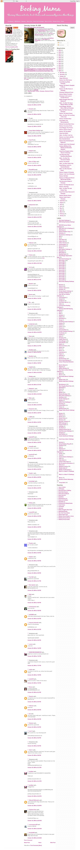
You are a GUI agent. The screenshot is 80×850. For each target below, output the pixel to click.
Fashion (61, 324)
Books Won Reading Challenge (66, 281)
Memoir (61, 374)
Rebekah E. (32, 388)
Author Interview (63, 242)
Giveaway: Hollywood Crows (66, 92)
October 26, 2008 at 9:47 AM (34, 238)
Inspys (60, 353)
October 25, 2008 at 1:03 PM (34, 104)
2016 (60, 55)
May (61, 208)
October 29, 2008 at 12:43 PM (34, 404)
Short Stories (62, 434)
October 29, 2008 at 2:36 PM (34, 488)
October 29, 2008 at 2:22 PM (34, 469)
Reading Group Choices (64, 517)
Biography (61, 250)
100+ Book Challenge (64, 220)
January (62, 215)
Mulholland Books (63, 511)
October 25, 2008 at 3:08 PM (34, 146)
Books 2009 (61, 263)
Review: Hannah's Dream (65, 195)
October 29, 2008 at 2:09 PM (34, 458)
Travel (60, 455)
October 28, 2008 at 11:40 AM (34, 394)
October (62, 76)
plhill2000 (31, 614)
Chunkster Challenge (64, 292)
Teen (60, 447)
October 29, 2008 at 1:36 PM (34, 433)
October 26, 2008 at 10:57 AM (34, 263)
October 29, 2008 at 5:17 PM (34, 581)
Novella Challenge (63, 398)
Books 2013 (61, 270)
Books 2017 (61, 276)
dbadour (31, 556)
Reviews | (23, 21)
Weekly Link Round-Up (64, 469)
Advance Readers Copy (64, 231)
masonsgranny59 (33, 824)
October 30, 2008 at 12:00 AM (34, 820)
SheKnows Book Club (64, 429)
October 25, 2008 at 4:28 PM (34, 165)
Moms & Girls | (48, 21)
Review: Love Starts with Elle (66, 137)
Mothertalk (61, 387)
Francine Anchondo (34, 622)
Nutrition (61, 400)
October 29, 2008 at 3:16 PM (34, 539)
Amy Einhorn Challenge (64, 234)
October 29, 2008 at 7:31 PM (34, 656)
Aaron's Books (62, 487)
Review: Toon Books (64, 161)
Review (60, 416)
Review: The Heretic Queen (65, 113)
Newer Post (27, 842)
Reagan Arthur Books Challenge (66, 410)
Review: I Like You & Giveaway (66, 174)
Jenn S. (31, 749)
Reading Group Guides (64, 519)
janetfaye (31, 771)
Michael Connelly (39, 34)
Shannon (31, 723)
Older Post (52, 842)
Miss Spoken (32, 585)
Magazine (61, 366)
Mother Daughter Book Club (65, 509)
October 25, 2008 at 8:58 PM (34, 188)
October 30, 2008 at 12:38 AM (34, 838)
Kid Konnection (62, 358)
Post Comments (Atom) (36, 845)
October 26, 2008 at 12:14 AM (34, 226)
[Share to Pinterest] (31, 93)
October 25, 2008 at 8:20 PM (34, 175)
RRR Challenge (62, 423)
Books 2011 (61, 267)
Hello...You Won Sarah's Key (66, 163)
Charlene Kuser (32, 809)
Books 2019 (61, 279)
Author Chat (62, 241)
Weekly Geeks (62, 468)
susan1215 (31, 512)
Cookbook (61, 300)
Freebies (61, 334)
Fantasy (61, 323)
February (62, 213)
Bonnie (30, 294)
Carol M (31, 140)
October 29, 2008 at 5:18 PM (34, 590)
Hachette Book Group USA (43, 29)
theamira (31, 696)
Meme (60, 373)
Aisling (30, 502)
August (62, 202)
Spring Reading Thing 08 (65, 444)
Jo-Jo (30, 267)
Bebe (30, 594)
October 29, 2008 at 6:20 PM (34, 640)
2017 (60, 54)
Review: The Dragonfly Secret (66, 184)
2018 (60, 52)
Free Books (61, 333)
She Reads (61, 427)
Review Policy (62, 418)
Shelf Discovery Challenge (65, 431)
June (61, 206)
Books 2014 (61, 271)
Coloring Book (62, 297)
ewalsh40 (31, 679)
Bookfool (31, 349)
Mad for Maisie (62, 365)
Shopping (61, 432)
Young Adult (62, 482)
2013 (60, 61)
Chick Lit (61, 286)
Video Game (62, 460)
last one (51, 33)
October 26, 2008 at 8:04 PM (34, 309)
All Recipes (61, 488)
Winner (60, 477)
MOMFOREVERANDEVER (35, 652)
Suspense (61, 445)
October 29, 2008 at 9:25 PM (34, 745)
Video (60, 458)
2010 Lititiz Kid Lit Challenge (66, 228)
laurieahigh (32, 481)
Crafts (60, 304)
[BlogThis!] (26, 93)
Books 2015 (61, 273)
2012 (60, 63)
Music (60, 390)
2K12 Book (61, 230)
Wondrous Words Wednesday (66, 479)
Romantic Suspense (64, 421)
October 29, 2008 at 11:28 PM (34, 805)
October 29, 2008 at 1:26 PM (34, 412)
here (25, 78)
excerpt (41, 78)
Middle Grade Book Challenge (66, 381)
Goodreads (61, 506)
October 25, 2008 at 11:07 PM (34, 217)
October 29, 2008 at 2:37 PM (34, 498)
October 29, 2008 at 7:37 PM (34, 665)
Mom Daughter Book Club (65, 386)
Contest (61, 299)
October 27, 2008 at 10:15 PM (34, 372)
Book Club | (30, 21)
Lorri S (30, 731)
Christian (61, 289)
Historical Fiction (49, 91)
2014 (60, 59)
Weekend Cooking (63, 466)
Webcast (61, 464)
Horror (60, 349)
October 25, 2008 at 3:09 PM (34, 157)
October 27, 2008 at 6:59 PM (34, 352)
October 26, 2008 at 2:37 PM (34, 279)
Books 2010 (61, 265)
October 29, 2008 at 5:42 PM (34, 602)
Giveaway (42, 91)
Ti (29, 118)
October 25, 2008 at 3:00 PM (34, 135)
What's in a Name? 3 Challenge (66, 471)
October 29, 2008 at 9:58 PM (34, 755)
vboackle (31, 446)
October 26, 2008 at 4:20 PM (34, 290)
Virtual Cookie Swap (64, 461)
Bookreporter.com (63, 498)
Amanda (31, 108)
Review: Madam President (65, 94)
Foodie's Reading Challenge (65, 331)
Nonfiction (61, 397)
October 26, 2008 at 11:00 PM (34, 332)
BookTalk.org (62, 501)
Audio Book (62, 239)
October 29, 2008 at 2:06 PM (34, 450)
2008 (60, 70)
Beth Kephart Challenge (64, 249)
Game (60, 336)
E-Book (60, 316)
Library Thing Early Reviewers (66, 361)
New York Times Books (64, 513)
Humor (60, 350)
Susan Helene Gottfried (34, 130)
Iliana (30, 336)
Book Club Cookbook (64, 493)
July (61, 204)
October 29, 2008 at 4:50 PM (34, 560)
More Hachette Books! (64, 138)
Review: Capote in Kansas (65, 129)
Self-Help (61, 426)
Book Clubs (62, 260)
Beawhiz (31, 283)
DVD (60, 313)
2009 (60, 69)
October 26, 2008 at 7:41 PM (34, 298)
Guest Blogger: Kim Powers (66, 127)
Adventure (61, 233)
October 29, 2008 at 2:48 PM (34, 527)
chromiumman (32, 606)
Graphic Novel (62, 339)
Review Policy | (56, 21)
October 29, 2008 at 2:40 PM (34, 508)
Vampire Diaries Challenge (65, 456)
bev (30, 713)
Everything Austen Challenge (66, 321)
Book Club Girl (62, 495)
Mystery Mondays (63, 394)
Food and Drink (62, 329)
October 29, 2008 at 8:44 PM (34, 701)
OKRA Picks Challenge (64, 402)
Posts (60, 42)
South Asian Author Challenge (66, 439)
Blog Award (62, 252)
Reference (61, 415)
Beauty (60, 247)
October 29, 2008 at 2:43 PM (34, 516)
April (61, 210)
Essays (60, 320)
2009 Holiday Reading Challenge (67, 221)
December (62, 72)
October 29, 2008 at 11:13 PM (34, 781)
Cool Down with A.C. (64, 302)
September (62, 200)
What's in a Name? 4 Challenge (66, 474)
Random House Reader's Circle (66, 516)
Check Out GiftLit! (63, 133)
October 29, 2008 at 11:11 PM (34, 767)
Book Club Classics (63, 492)
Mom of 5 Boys (32, 161)
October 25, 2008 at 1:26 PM (34, 114)
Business (61, 284)
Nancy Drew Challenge (64, 395)
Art (59, 238)
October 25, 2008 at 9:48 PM (34, 200)
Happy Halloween (63, 78)
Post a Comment (28, 840)
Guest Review (62, 342)
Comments (61, 45)
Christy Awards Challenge (65, 291)
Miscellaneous (62, 384)
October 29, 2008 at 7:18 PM (34, 648)
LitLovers (61, 508)
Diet (60, 312)
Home (62, 21)
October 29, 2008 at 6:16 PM (34, 618)
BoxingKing (32, 169)
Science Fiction (62, 424)
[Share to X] (28, 93)
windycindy (32, 324)
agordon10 (31, 454)
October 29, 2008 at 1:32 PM (34, 422)
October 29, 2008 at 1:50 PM (34, 442)
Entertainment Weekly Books (65, 503)
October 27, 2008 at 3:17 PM (34, 345)
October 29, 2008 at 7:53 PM (34, 683)
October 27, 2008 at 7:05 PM (34, 363)
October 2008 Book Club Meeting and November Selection (65, 148)
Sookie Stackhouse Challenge (66, 436)
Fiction (37, 91)
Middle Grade (62, 379)
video (27, 79)
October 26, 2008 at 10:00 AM (34, 251)
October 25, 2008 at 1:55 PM (34, 126)
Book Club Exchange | (38, 21)
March (61, 211)
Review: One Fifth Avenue (65, 80)
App (60, 236)
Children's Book (63, 287)
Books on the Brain (63, 500)
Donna (30, 687)
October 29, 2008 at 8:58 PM (34, 709)
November (62, 74)
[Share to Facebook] (29, 93)
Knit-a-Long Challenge (64, 360)
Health (60, 344)
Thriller (60, 453)
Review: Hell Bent (63, 176)
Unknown (31, 242)
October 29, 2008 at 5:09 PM (34, 573)
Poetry (60, 407)
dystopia (61, 315)
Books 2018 (61, 278)
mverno (31, 644)
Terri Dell (31, 577)
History (60, 347)
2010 (60, 67)
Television (61, 448)
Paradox (31, 543)
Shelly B (31, 150)
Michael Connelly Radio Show (66, 124)
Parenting (61, 403)
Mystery (61, 392)
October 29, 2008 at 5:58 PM (34, 610)
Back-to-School (62, 246)
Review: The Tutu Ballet (65, 131)
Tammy (31, 255)
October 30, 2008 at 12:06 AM (34, 828)
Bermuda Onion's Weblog (65, 490)
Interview (61, 355)
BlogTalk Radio (42, 31)
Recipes (61, 413)
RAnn (30, 398)
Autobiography (62, 244)
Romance (61, 419)
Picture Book (62, 405)
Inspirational (62, 352)
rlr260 (30, 416)
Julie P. (16, 27)
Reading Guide (62, 408)
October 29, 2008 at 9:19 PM (34, 727)
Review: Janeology (64, 186)
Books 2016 (61, 275)
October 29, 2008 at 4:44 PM (34, 552)
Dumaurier (31, 408)
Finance (61, 328)
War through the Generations (66, 463)
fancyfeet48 (31, 832)
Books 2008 (61, 262)
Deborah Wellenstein (34, 800)
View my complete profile (11, 47)
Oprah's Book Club (63, 514)
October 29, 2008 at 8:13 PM (34, 692)
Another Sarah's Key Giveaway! (67, 144)
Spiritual (61, 442)
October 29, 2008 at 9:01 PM (34, 719)
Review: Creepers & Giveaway (66, 172)
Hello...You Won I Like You (65, 135)
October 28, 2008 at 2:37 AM (34, 384)
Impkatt (31, 367)
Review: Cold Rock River (65, 118)
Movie (60, 389)
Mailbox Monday (63, 368)
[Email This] (25, 93)
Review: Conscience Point (65, 126)
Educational (62, 318)
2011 (60, 65)
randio (30, 669)
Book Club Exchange (64, 258)
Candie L (31, 473)
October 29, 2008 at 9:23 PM (34, 737)
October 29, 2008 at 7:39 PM (34, 675)
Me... (30, 302)
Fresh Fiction (62, 505)
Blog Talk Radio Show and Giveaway (34, 27)
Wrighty (31, 376)
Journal (61, 357)
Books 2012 (61, 268)
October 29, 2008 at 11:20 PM (34, 796)
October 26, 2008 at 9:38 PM (34, 320)
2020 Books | (18, 21)
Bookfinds (61, 496)
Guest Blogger (62, 341)
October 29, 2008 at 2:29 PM (34, 477)
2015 (60, 57)
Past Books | (11, 21)
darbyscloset (32, 204)
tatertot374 (31, 437)
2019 (60, 50)
